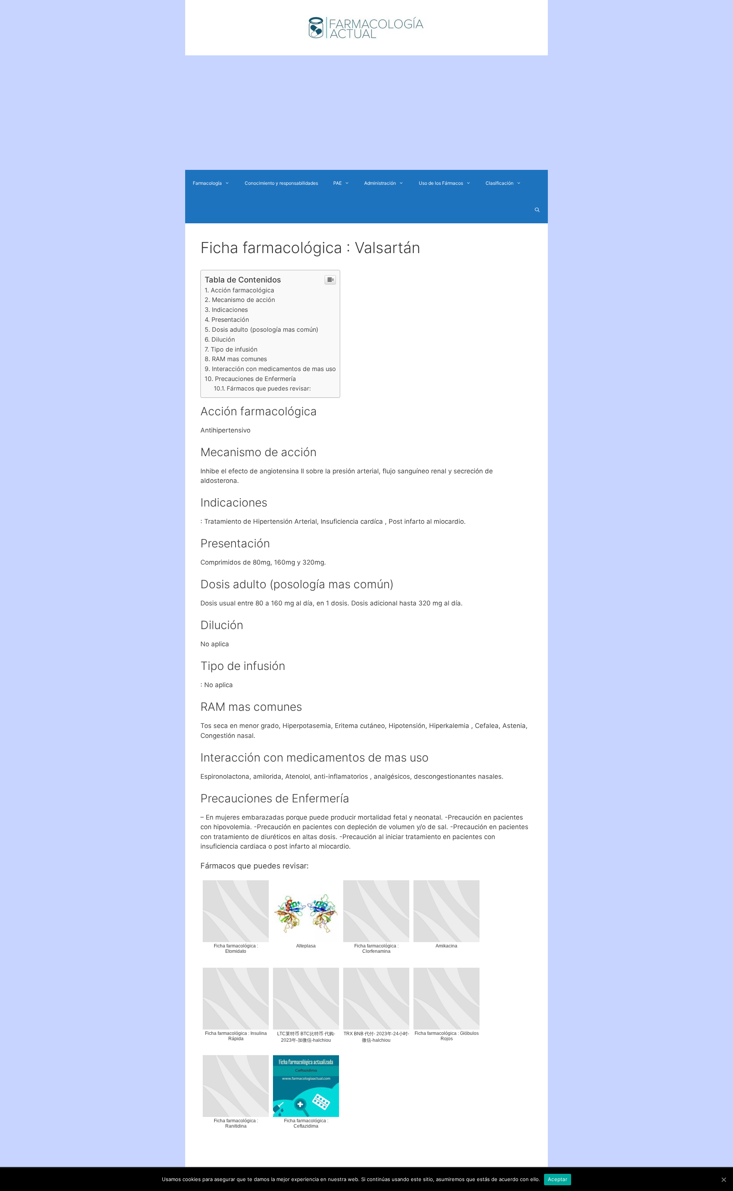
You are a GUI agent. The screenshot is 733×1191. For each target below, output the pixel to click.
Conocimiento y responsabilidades (281, 183)
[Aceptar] (723, 1179)
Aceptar (557, 1179)
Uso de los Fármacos (441, 183)
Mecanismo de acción (243, 299)
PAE (337, 183)
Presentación (230, 319)
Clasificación (499, 183)
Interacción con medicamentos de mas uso (274, 369)
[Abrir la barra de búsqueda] (537, 210)
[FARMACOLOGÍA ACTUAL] (366, 27)
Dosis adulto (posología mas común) (265, 329)
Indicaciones (230, 309)
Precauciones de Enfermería (255, 378)
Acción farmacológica (242, 290)
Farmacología (207, 183)
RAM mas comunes (239, 359)
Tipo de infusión (234, 349)
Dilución (223, 339)
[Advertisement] (366, 112)
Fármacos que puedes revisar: (269, 388)
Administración (380, 183)
